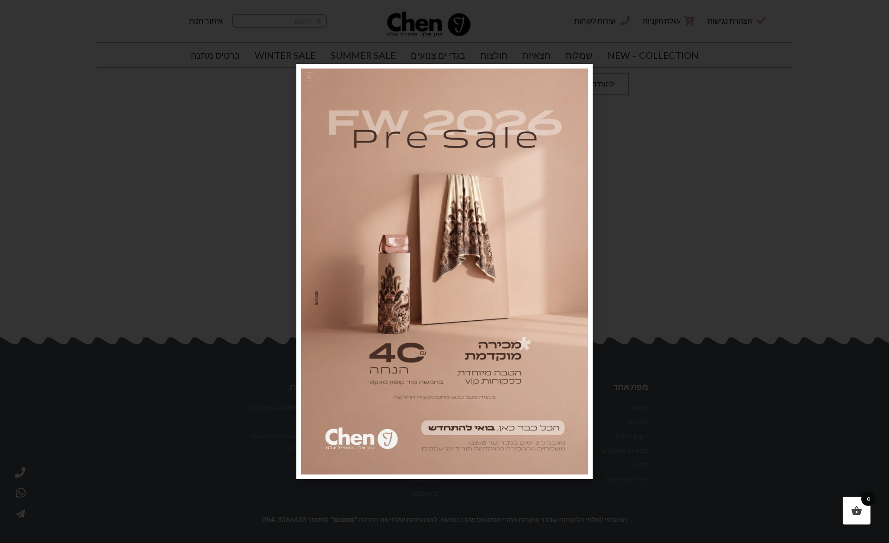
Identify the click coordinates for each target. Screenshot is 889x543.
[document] (444, 271)
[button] (309, 76)
